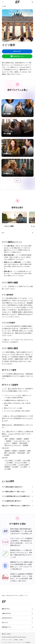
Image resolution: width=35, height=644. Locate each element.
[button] (3, 2)
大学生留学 (21, 450)
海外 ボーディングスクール (13, 445)
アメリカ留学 (8, 460)
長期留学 (26, 439)
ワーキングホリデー (19, 441)
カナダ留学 (9, 462)
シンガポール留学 (23, 464)
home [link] (3, 595)
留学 (5, 6)
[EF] (17, 2)
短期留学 (19, 439)
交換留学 (14, 443)
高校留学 (7, 450)
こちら (10, 434)
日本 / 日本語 (6, 634)
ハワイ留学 (17, 460)
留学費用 (25, 445)
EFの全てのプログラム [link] (12, 595)
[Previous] (29, 232)
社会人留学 (12, 453)
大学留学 (14, 450)
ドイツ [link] (26, 595)
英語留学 (8, 441)
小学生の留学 (21, 453)
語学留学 (30, 303)
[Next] (32, 232)
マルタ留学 (15, 467)
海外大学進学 (23, 443)
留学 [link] (21, 595)
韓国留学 (7, 467)
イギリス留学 (26, 460)
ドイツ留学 (23, 467)
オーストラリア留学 (21, 462)
